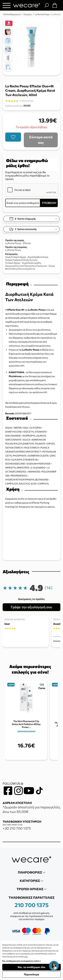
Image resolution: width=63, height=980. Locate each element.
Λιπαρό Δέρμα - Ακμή (22, 257)
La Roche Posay (13, 250)
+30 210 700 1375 (17, 828)
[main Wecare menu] (6, 5)
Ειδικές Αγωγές (29, 259)
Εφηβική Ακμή (40, 257)
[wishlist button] (13, 137)
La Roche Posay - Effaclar (18, 243)
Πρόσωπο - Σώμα (45, 265)
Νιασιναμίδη (34, 262)
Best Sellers (11, 268)
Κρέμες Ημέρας (13, 259)
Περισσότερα (31, 974)
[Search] (46, 5)
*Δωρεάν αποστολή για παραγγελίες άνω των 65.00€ (31, 809)
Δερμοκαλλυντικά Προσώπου (20, 265)
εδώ (26, 957)
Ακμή (7, 257)
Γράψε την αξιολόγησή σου (31, 607)
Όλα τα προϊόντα (26, 268)
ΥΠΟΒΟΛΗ (49, 202)
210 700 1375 (32, 904)
